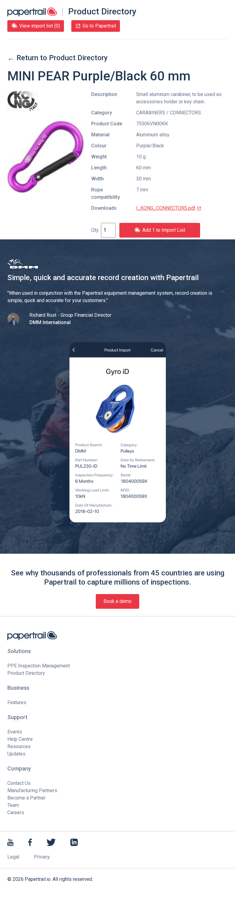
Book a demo (117, 601)
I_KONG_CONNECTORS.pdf (166, 208)
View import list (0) (39, 26)
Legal (13, 857)
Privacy (42, 857)
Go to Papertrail (99, 26)
